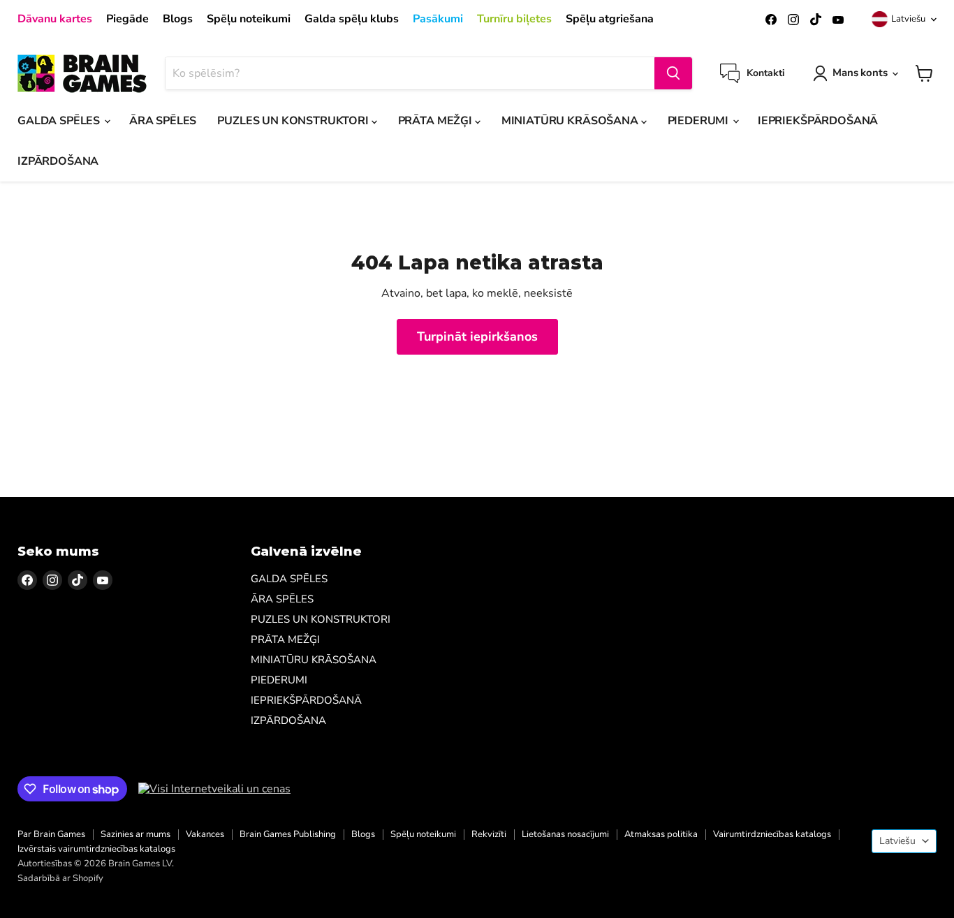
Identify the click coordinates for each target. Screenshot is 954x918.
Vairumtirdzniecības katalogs (772, 834)
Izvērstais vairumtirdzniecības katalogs (96, 849)
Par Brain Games (51, 834)
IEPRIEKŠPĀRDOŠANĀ (818, 120)
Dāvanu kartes (54, 19)
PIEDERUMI (699, 120)
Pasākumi (438, 19)
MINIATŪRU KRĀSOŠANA (571, 120)
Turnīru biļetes (514, 19)
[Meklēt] (673, 73)
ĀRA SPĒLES (162, 120)
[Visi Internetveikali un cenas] (214, 789)
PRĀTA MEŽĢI (436, 120)
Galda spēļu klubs (351, 19)
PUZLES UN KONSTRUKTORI (294, 120)
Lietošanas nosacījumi (565, 834)
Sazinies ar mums (135, 834)
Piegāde (127, 19)
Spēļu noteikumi (249, 19)
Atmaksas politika (661, 834)
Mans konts (860, 73)
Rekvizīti (488, 834)
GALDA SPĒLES (60, 120)
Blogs (178, 19)
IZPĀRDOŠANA (57, 161)
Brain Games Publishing (288, 834)
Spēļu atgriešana (610, 19)
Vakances (205, 834)
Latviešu (908, 19)
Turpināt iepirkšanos (477, 336)
